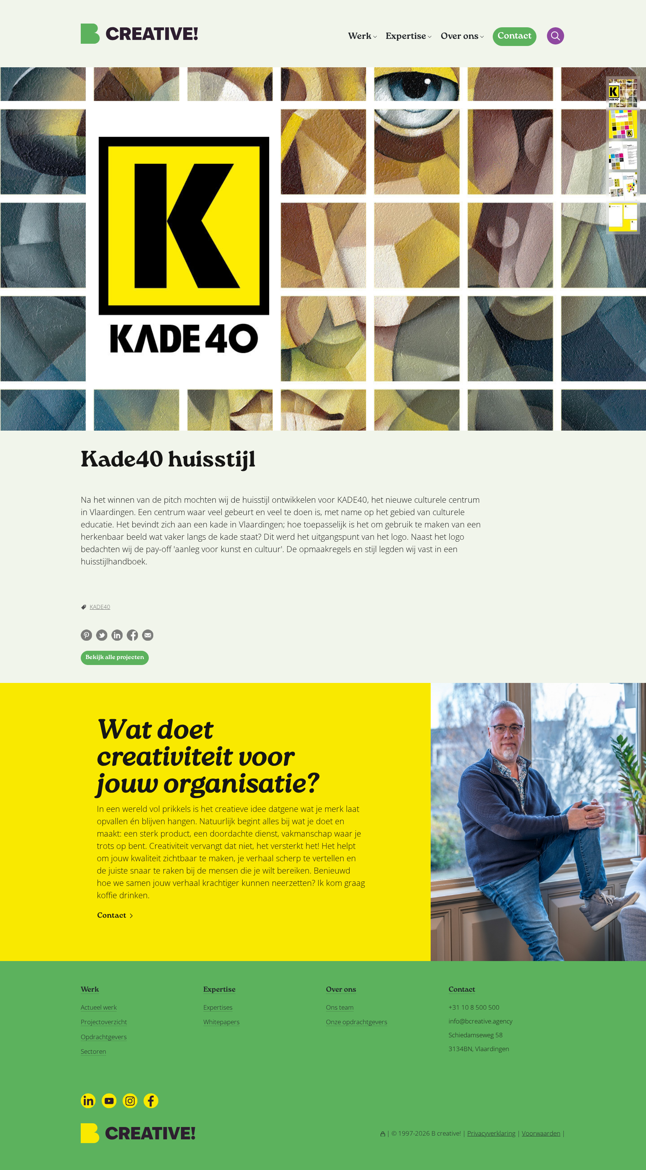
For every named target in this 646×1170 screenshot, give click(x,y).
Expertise (406, 36)
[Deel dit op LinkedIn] (117, 635)
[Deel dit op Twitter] (101, 635)
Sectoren (93, 1051)
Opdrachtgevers (104, 1036)
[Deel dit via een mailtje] (147, 635)
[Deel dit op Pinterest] (86, 635)
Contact (515, 36)
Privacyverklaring (491, 1133)
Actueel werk (99, 1007)
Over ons (460, 36)
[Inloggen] (383, 1133)
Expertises (218, 1007)
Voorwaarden (541, 1133)
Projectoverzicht (104, 1021)
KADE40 (100, 607)
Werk (360, 36)
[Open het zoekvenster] (555, 35)
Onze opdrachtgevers (356, 1021)
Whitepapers (221, 1021)
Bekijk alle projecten (115, 657)
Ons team (340, 1007)
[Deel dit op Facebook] (132, 635)
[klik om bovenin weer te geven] (623, 93)
